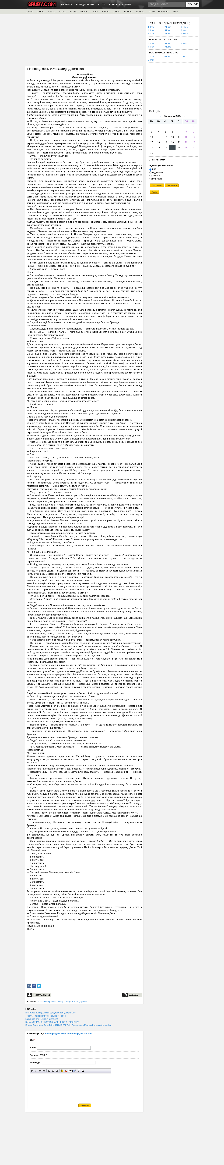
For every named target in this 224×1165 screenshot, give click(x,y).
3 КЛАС (51, 11)
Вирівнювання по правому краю (57, 1071)
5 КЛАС (73, 11)
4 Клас (151, 30)
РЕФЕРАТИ (66, 4)
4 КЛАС (62, 11)
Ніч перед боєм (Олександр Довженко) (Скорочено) (50, 1013)
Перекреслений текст (44, 1071)
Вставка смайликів (62, 1071)
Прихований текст (71, 1071)
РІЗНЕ (175, 11)
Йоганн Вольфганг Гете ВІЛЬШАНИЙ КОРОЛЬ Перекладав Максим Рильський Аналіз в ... (69, 1025)
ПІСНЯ (151, 11)
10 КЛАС (128, 11)
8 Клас (167, 33)
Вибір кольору (66, 1071)
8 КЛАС (106, 11)
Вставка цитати (75, 1071)
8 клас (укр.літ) (79, 1001)
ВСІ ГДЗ (101, 4)
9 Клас (184, 33)
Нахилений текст (36, 1071)
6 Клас (184, 30)
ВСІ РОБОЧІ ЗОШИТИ (120, 4)
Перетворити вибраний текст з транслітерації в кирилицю (79, 1071)
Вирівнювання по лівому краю (49, 1071)
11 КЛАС (140, 11)
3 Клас (184, 27)
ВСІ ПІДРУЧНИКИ (85, 4)
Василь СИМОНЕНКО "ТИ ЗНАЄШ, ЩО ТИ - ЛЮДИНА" (52, 1022)
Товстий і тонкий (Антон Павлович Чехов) (45, 1016)
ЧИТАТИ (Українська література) (54, 1001)
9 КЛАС (116, 11)
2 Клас (167, 27)
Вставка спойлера (83, 1071)
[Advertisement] (84, 41)
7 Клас (151, 33)
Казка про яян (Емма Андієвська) (41, 1019)
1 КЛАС (30, 11)
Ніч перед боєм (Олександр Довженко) (69, 1033)
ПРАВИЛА (163, 11)
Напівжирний (32, 1071)
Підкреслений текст (40, 1071)
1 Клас (151, 27)
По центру (53, 1071)
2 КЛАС (40, 11)
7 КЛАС (95, 11)
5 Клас (167, 30)
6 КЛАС (84, 11)
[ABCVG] (41, 6)
